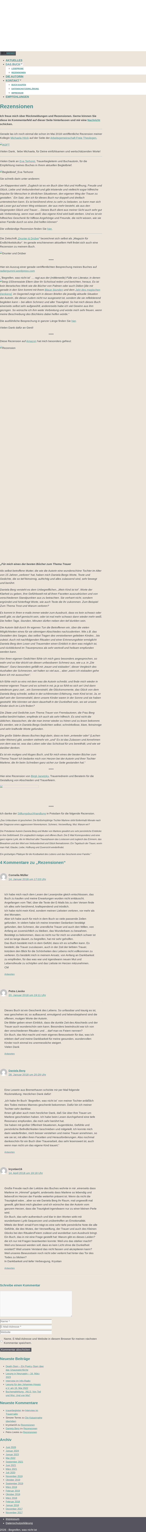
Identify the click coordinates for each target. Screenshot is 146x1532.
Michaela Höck (20, 137)
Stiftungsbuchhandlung (32, 813)
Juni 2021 (11, 1465)
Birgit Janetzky (40, 776)
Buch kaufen (18, 85)
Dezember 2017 (14, 1509)
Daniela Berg (17, 1070)
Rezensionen (18, 72)
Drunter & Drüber (28, 238)
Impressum (17, 93)
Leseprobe (17, 68)
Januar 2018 (12, 1505)
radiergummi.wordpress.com (17, 270)
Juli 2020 (10, 1472)
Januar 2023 (12, 1454)
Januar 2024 (12, 1451)
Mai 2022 (10, 1458)
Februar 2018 (13, 1501)
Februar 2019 (13, 1490)
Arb (52, 137)
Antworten (9, 974)
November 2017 (14, 1512)
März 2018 (11, 1498)
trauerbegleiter (13, 1410)
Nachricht (93, 120)
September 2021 (14, 1461)
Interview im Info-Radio (18, 1381)
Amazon (31, 341)
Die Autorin (14, 76)
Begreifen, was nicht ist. (51, 21)
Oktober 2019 (13, 1480)
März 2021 (11, 1469)
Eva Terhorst (27, 161)
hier (73, 320)
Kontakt (12, 80)
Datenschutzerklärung (25, 89)
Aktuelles (14, 60)
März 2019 (11, 1487)
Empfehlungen (17, 96)
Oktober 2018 (13, 1494)
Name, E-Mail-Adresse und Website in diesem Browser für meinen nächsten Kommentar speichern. (50, 1340)
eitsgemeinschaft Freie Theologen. (76, 137)
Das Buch (13, 64)
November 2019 (14, 1476)
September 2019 (14, 1483)
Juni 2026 (11, 1447)
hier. (49, 228)
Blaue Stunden (54, 289)
